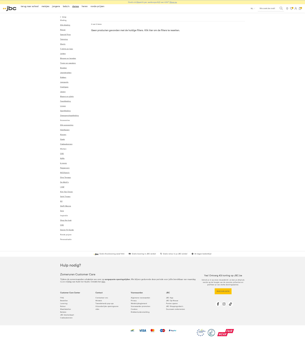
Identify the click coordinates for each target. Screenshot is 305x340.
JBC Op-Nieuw (172, 301)
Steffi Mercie (65, 206)
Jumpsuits (64, 82)
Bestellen (64, 301)
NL (252, 9)
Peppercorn (64, 168)
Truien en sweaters (68, 63)
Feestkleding (65, 101)
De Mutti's (64, 182)
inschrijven (223, 291)
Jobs (97, 309)
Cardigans (64, 87)
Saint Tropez (65, 197)
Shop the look (65, 220)
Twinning (64, 39)
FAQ (62, 298)
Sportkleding (65, 111)
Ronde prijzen (66, 235)
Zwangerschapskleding (69, 116)
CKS (62, 154)
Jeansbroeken (65, 73)
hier (151, 30)
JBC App (169, 298)
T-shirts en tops (66, 49)
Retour (63, 306)
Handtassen (64, 130)
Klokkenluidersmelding (140, 312)
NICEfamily (64, 173)
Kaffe (62, 158)
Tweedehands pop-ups (104, 303)
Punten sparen (172, 303)
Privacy (134, 301)
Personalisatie (65, 239)
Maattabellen (65, 309)
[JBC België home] (10, 8)
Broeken (63, 68)
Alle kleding (65, 25)
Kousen (63, 135)
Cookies (134, 309)
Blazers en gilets (67, 97)
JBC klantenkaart (67, 315)
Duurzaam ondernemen (175, 309)
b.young (63, 163)
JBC (168, 293)
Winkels (98, 301)
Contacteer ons (101, 298)
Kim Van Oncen (66, 192)
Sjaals (62, 139)
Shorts (62, 44)
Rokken (63, 77)
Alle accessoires (66, 125)
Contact (99, 293)
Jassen (63, 92)
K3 (61, 201)
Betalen (63, 312)
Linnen (63, 106)
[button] (30, 6)
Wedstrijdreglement (139, 303)
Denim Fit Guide (67, 230)
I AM (62, 187)
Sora (62, 211)
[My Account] (296, 8)
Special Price (65, 35)
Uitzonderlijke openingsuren (107, 306)
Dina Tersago (65, 177)
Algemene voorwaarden (140, 298)
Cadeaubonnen (66, 144)
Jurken (63, 54)
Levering (63, 303)
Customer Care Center (70, 293)
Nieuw (63, 30)
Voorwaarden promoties (140, 306)
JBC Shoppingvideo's (174, 306)
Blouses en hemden (68, 58)
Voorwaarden (137, 293)
